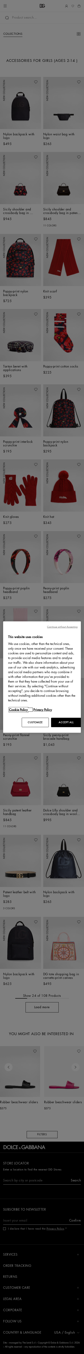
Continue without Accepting (62, 627)
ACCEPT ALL (66, 722)
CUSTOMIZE (35, 722)
